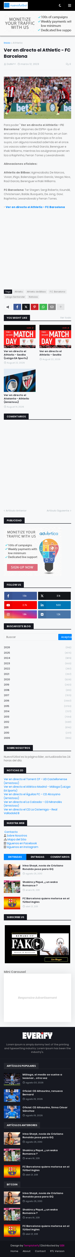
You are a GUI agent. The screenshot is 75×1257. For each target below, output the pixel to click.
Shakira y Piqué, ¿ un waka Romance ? (40, 883)
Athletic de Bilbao (36, 291)
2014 (37, 711)
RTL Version (57, 1251)
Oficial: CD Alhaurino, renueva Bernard (42, 1092)
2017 (37, 695)
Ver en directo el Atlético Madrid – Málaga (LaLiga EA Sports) (37, 788)
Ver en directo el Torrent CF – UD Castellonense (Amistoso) (35, 781)
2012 (37, 722)
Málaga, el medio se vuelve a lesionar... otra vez (42, 1076)
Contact (40, 1251)
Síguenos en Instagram (22, 847)
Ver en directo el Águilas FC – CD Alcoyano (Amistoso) (32, 796)
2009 (37, 738)
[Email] (52, 307)
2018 (37, 690)
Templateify (31, 1245)
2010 (37, 733)
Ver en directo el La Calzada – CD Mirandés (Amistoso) (33, 804)
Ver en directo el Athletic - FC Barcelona (35, 207)
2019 (37, 684)
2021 (37, 674)
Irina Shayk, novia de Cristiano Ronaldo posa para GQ (42, 867)
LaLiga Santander (15, 296)
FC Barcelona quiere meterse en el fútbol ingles (45, 900)
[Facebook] (17, 307)
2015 (37, 706)
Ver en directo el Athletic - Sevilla (50, 353)
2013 (37, 717)
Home (14, 1251)
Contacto (11, 832)
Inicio (7, 43)
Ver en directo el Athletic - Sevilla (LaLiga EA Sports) (16, 355)
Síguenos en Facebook (22, 843)
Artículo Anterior (16, 510)
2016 (37, 700)
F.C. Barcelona (57, 291)
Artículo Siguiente (58, 510)
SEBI (62, 1245)
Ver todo (65, 317)
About (27, 1251)
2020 (37, 679)
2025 (37, 653)
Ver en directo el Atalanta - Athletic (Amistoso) (16, 398)
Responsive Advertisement (37, 998)
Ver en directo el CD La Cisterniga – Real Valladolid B (30, 811)
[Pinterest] (34, 307)
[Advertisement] (37, 247)
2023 (37, 663)
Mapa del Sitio (17, 839)
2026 (37, 647)
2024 (37, 658)
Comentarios (59, 857)
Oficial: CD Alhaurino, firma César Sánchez (45, 1109)
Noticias (33, 296)
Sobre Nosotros (17, 835)
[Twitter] (26, 307)
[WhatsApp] (43, 307)
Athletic (18, 43)
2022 (37, 668)
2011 (37, 727)
